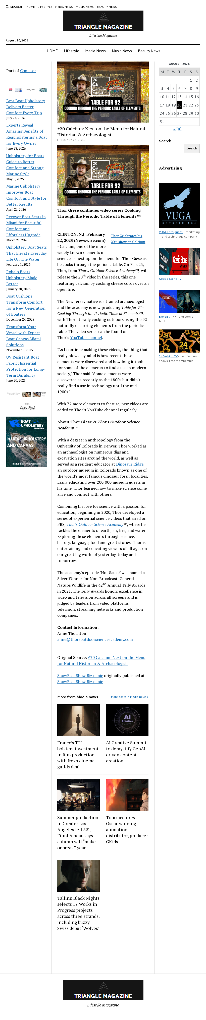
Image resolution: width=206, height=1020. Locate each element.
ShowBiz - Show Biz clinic (80, 675)
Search (165, 141)
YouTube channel (86, 337)
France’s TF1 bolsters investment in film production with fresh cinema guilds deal (77, 755)
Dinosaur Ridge (129, 464)
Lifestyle (45, 7)
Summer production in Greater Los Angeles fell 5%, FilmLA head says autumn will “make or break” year (77, 832)
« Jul (177, 129)
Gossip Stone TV (170, 278)
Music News (85, 7)
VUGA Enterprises (171, 232)
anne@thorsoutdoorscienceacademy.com (95, 639)
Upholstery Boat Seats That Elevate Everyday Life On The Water (26, 253)
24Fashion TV (168, 356)
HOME (30, 7)
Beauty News (107, 7)
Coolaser (28, 70)
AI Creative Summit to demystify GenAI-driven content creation (126, 752)
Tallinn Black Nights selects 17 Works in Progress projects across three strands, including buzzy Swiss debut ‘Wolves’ (78, 913)
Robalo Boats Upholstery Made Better (21, 278)
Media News (64, 7)
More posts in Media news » (130, 697)
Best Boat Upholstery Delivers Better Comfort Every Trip (25, 107)
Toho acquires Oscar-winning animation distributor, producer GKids (127, 829)
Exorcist (164, 316)
